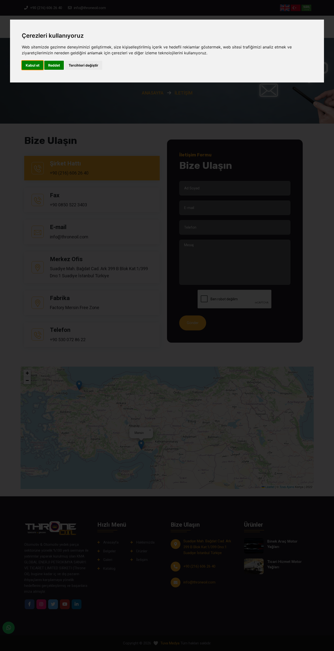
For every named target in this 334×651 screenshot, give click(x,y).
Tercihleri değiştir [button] (83, 65)
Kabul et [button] (32, 65)
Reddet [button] (54, 65)
